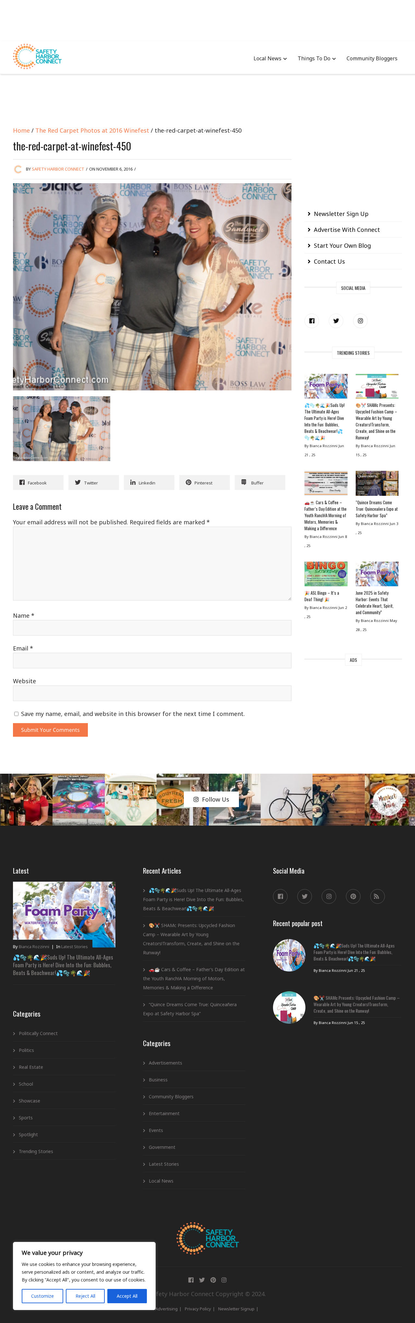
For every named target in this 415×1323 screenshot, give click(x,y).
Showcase (29, 1101)
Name (23, 615)
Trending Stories (36, 1151)
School (26, 1084)
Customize (42, 1296)
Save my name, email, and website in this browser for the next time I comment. (133, 714)
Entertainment (164, 1113)
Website (24, 681)
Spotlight (28, 1134)
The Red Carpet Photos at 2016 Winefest (92, 130)
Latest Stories (74, 946)
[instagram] (360, 321)
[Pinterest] (353, 896)
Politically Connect (38, 1033)
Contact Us (329, 261)
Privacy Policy (198, 1309)
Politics (26, 1050)
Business (158, 1080)
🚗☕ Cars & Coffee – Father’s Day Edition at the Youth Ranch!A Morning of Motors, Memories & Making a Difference (325, 515)
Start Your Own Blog (342, 245)
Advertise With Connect (347, 229)
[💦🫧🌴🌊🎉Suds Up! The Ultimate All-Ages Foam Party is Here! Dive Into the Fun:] (325, 388)
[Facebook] (311, 321)
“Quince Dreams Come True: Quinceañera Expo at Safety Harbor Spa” (377, 508)
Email (23, 648)
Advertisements (165, 1063)
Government (162, 1147)
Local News (267, 58)
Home (21, 130)
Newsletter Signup (236, 1309)
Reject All (85, 1296)
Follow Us (215, 799)
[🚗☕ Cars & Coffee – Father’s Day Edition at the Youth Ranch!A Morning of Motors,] (325, 485)
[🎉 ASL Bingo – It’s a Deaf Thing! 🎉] (325, 576)
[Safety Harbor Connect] (207, 1229)
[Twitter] (336, 321)
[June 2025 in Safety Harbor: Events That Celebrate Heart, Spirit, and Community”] (377, 576)
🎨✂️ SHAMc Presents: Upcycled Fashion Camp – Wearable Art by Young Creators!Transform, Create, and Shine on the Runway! (376, 421)
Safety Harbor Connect (58, 169)
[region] (84, 1276)
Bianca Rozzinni (34, 946)
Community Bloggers (372, 58)
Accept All (127, 1296)
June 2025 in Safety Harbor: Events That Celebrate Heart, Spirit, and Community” (375, 602)
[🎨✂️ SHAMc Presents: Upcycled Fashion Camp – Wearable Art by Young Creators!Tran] (377, 388)
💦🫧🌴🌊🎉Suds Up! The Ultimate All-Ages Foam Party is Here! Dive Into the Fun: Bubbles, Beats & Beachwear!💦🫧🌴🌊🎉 (324, 421)
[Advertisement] (207, 19)
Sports (26, 1117)
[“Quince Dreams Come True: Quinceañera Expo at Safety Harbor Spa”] (377, 485)
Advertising (166, 1309)
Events (156, 1130)
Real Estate (31, 1067)
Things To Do (314, 58)
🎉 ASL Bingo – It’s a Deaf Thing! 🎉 (321, 596)
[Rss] (377, 896)
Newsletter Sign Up (341, 214)
